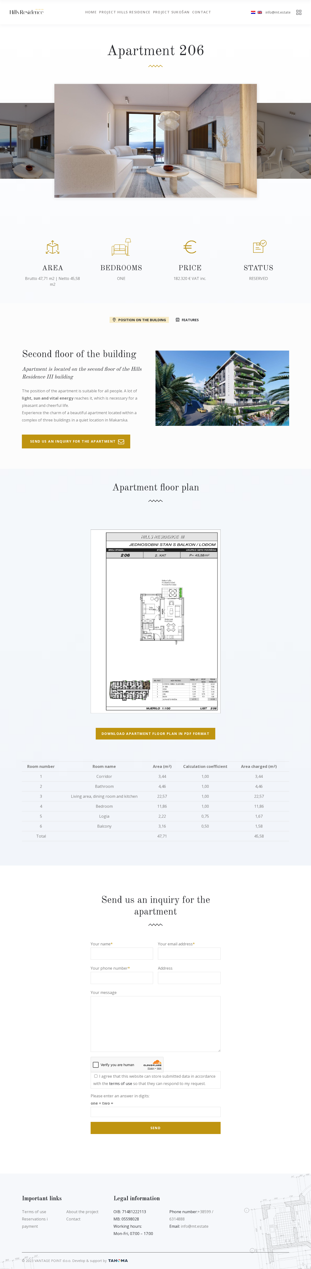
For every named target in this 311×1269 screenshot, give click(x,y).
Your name (101, 944)
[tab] (139, 319)
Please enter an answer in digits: (120, 1096)
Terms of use (34, 1211)
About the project (82, 1211)
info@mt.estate (278, 12)
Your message (104, 992)
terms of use (120, 1083)
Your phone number (109, 968)
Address (165, 968)
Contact (73, 1219)
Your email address (175, 944)
